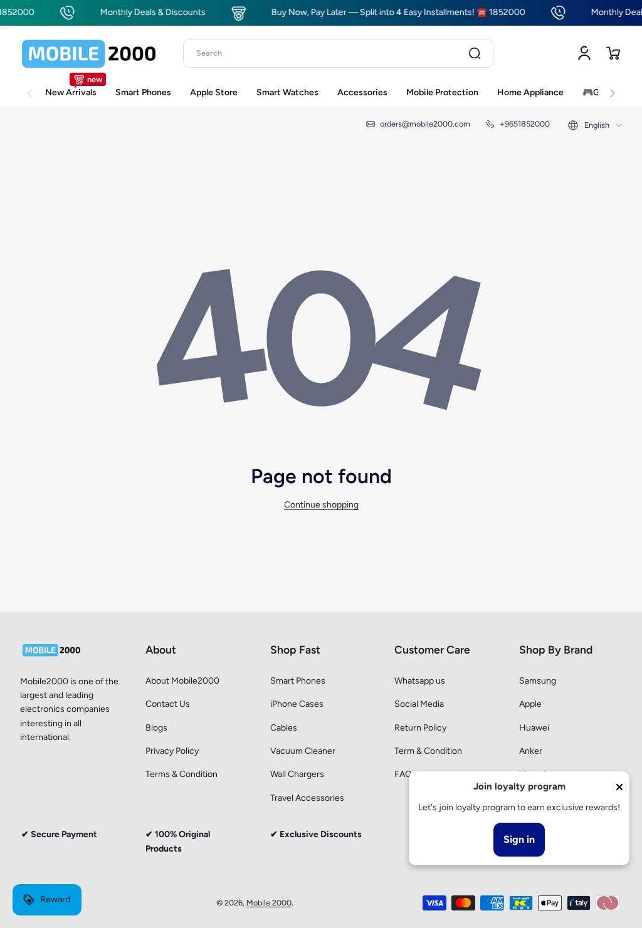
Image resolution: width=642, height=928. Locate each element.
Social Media (419, 704)
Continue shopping (321, 504)
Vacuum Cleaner (302, 751)
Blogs (156, 727)
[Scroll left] (29, 86)
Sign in (519, 839)
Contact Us (167, 704)
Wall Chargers (297, 774)
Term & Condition (428, 751)
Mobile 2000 (269, 902)
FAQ (403, 774)
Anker (530, 751)
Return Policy (420, 727)
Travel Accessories (307, 798)
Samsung (537, 680)
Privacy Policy (172, 751)
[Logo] (89, 53)
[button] (613, 53)
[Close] (619, 787)
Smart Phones (297, 680)
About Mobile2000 (182, 680)
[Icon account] (584, 53)
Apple (530, 704)
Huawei (534, 727)
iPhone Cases (297, 704)
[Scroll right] (612, 86)
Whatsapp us (419, 680)
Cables (283, 727)
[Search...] (475, 53)
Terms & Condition (181, 774)
